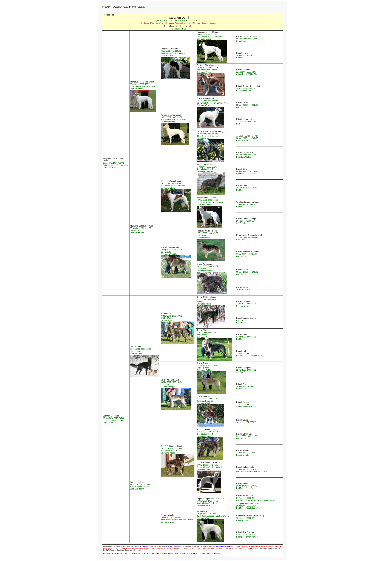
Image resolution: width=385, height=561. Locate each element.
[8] (193, 26)
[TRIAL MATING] (147, 553)
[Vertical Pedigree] (175, 23)
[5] (183, 26)
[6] (186, 26)
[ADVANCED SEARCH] (130, 553)
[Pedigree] (145, 23)
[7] (190, 26)
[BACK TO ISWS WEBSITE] (167, 553)
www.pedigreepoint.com (173, 546)
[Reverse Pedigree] (209, 23)
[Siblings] (187, 23)
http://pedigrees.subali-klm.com (224, 546)
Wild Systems (141, 546)
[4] (180, 26)
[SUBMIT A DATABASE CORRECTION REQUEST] (199, 553)
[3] (176, 26)
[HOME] (106, 553)
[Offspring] (196, 23)
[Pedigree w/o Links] (158, 23)
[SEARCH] (115, 553)
